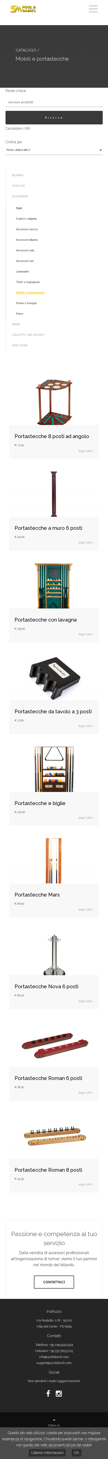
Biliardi (17, 175)
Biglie (19, 208)
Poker (19, 313)
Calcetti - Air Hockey (28, 334)
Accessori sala (25, 250)
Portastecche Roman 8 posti (48, 1170)
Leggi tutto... (86, 451)
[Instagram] (59, 1394)
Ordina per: (14, 142)
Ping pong (20, 345)
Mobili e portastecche (30, 292)
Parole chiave (16, 91)
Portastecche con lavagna (46, 620)
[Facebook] (49, 1394)
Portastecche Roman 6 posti (48, 1078)
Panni (16, 324)
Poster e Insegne (26, 303)
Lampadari (22, 271)
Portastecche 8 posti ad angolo (52, 436)
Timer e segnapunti (27, 282)
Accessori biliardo (27, 239)
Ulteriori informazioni (47, 1453)
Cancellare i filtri (18, 128)
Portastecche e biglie (40, 803)
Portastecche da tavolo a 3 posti (53, 712)
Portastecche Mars (37, 895)
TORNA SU (54, 1425)
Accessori (20, 196)
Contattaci (54, 1282)
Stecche (18, 185)
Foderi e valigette (26, 218)
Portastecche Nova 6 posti (46, 986)
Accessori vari (25, 260)
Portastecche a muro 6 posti (48, 528)
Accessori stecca (26, 229)
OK (76, 1453)
